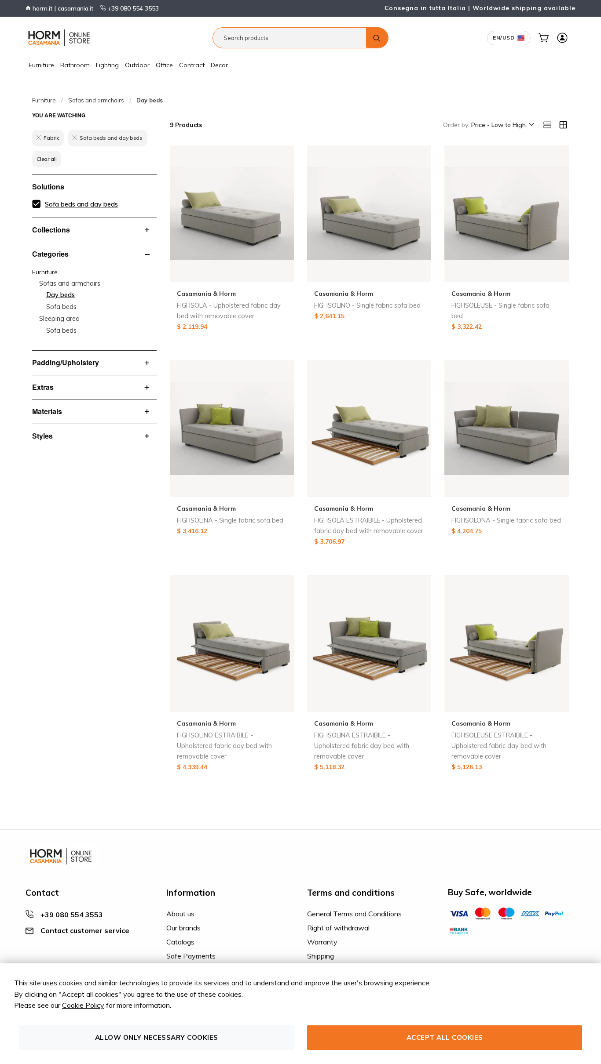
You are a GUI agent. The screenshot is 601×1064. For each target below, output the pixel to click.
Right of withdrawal (338, 927)
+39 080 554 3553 (132, 8)
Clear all (47, 159)
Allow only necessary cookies (156, 1037)
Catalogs (180, 941)
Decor (219, 65)
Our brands (183, 927)
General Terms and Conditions (354, 913)
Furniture (41, 65)
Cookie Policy (83, 1005)
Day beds (60, 295)
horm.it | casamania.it (62, 8)
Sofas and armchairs (96, 100)
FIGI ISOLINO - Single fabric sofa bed (367, 305)
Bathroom (75, 65)
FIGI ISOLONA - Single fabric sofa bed (506, 520)
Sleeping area (59, 319)
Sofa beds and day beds (81, 204)
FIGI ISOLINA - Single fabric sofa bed (230, 520)
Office (164, 65)
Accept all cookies (445, 1037)
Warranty (322, 941)
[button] (502, 125)
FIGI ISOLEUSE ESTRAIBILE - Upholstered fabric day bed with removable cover (498, 745)
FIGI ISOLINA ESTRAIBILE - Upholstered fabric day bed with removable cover (361, 745)
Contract (192, 65)
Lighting (107, 65)
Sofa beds (61, 307)
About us (180, 913)
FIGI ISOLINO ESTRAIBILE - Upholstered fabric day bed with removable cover (224, 745)
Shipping (320, 955)
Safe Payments (191, 955)
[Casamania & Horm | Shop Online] (61, 37)
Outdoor (137, 65)
